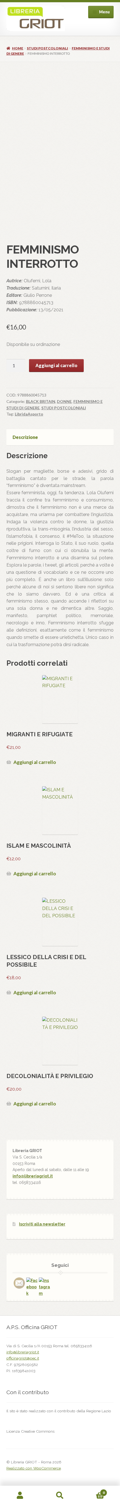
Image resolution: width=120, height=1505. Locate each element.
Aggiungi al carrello (56, 365)
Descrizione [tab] (25, 437)
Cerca (60, 1495)
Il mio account (20, 1495)
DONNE (64, 401)
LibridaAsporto (29, 414)
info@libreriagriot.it (33, 1176)
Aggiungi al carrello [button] (34, 762)
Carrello (92, 1491)
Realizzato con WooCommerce (33, 1468)
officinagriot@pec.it (22, 1358)
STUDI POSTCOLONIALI (47, 48)
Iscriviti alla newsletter (42, 1224)
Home (17, 48)
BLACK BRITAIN (40, 401)
